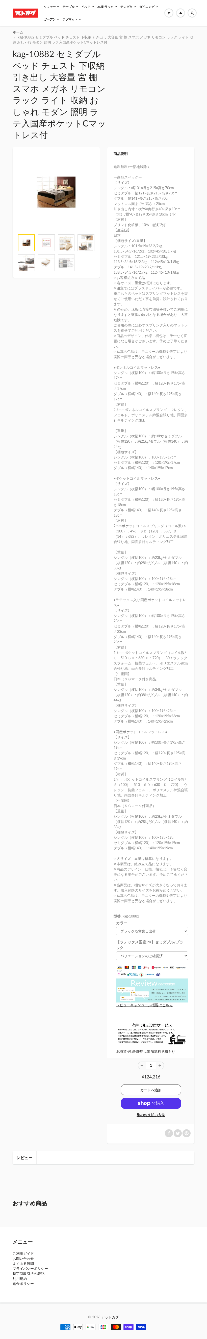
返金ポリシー (23, 1283)
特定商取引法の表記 (28, 1273)
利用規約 (20, 1278)
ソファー (50, 7)
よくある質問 (23, 1263)
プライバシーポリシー (30, 1268)
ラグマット (70, 19)
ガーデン (50, 19)
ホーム (18, 32)
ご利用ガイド (23, 1253)
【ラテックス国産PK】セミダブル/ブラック (149, 945)
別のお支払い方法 (151, 1115)
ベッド (86, 7)
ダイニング (146, 7)
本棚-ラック (105, 7)
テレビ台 (126, 7)
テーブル (69, 7)
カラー (121, 922)
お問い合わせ (23, 1258)
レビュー (24, 1157)
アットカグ (110, 1317)
